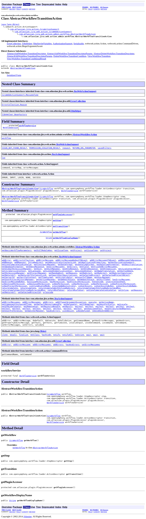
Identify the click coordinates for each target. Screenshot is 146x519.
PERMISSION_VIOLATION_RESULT (44, 148)
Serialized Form (14, 75)
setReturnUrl (9, 292)
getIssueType (61, 250)
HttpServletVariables (42, 43)
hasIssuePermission (37, 282)
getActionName (106, 302)
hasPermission (57, 282)
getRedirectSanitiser (120, 273)
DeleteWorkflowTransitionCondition (69, 56)
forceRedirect (35, 262)
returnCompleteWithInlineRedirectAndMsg (98, 288)
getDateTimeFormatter (108, 264)
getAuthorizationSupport (121, 262)
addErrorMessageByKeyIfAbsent (71, 260)
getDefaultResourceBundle (47, 304)
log (3, 158)
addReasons (20, 262)
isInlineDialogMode (39, 286)
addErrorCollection (23, 260)
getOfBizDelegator (11, 306)
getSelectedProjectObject (116, 275)
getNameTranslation (104, 271)
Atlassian (27, 516)
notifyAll (67, 335)
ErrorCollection (14, 43)
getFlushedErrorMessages (104, 267)
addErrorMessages (11, 302)
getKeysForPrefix (106, 304)
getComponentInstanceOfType (17, 304)
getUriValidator (64, 277)
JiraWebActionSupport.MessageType (20, 95)
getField (84, 267)
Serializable (78, 43)
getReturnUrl (9, 275)
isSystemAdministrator (64, 286)
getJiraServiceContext (14, 271)
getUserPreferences (12, 311)
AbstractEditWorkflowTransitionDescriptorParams (29, 56)
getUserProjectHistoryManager (18, 279)
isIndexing (68, 311)
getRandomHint (56, 273)
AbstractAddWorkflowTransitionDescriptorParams (69, 53)
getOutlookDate (125, 271)
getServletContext (26, 277)
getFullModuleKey (43, 250)
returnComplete (10, 288)
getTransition (60, 226)
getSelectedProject (89, 275)
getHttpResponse (89, 269)
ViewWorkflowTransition (98, 56)
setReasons (136, 290)
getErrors (72, 267)
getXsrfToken (103, 279)
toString (79, 335)
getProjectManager (36, 273)
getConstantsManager (44, 264)
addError (6, 260)
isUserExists (85, 286)
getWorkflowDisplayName (65, 238)
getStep (57, 220)
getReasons (71, 273)
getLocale (122, 304)
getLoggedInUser (83, 271)
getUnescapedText (93, 309)
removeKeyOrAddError (103, 311)
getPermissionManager (13, 273)
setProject (105, 250)
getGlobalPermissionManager (17, 269)
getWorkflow (59, 232)
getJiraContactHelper (129, 269)
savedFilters (104, 148)
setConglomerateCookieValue (101, 290)
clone (5, 335)
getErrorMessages (55, 267)
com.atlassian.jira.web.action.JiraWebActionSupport (43, 32)
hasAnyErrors (53, 311)
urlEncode (48, 292)
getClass (34, 335)
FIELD (18, 9)
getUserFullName (83, 277)
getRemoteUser (31, 306)
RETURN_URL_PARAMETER (84, 148)
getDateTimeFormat (84, 264)
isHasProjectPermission (122, 284)
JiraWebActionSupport (85, 91)
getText (79, 306)
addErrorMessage (44, 260)
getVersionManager (45, 279)
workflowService (27, 126)
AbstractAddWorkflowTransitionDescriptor (26, 53)
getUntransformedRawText (118, 309)
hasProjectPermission (78, 282)
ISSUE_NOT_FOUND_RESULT (14, 148)
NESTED (12, 9)
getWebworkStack (66, 279)
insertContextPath (115, 282)
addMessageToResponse (129, 260)
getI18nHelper (86, 304)
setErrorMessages (91, 344)
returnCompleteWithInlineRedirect (56, 288)
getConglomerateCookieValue (17, 264)
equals (13, 335)
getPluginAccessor (62, 214)
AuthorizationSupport (62, 43)
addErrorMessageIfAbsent (103, 260)
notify (56, 335)
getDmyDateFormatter (13, 267)
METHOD (32, 9)
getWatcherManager (34, 311)
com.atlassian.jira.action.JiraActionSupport (34, 29)
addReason (7, 262)
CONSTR (25, 9)
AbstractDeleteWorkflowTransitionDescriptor (113, 53)
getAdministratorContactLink (60, 262)
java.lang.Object (10, 24)
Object (43, 331)
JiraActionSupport (60, 154)
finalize (23, 335)
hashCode (46, 335)
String (49, 238)
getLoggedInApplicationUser (58, 271)
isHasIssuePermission (13, 284)
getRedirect (85, 273)
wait (88, 335)
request (66, 148)
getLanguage (34, 271)
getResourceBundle (50, 306)
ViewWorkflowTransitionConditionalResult (26, 59)
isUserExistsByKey (104, 286)
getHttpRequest (70, 269)
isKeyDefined (83, 311)
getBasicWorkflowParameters (17, 250)
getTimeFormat (45, 277)
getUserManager (102, 277)
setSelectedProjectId (29, 292)
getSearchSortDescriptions (63, 275)
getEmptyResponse (35, 267)
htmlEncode (97, 282)
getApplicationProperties (92, 262)
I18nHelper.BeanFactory (14, 114)
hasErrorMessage (121, 279)
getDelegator (70, 304)
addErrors (48, 302)
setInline (123, 290)
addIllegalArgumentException (70, 302)
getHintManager (52, 269)
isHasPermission (60, 284)
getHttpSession (108, 269)
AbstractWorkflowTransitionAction (20, 189)
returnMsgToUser (56, 290)
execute (93, 302)
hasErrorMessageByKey (13, 282)
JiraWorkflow (46, 189)
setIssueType (91, 250)
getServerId (8, 277)
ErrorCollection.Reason (14, 105)
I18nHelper (27, 43)
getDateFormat (65, 264)
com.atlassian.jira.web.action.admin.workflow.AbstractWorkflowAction (57, 34)
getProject (76, 250)
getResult (67, 306)
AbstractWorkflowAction (22, 68)
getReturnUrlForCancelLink (32, 275)
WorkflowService (10, 128)
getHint (38, 269)
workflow (6, 138)
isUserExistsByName (126, 286)
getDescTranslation (132, 264)
